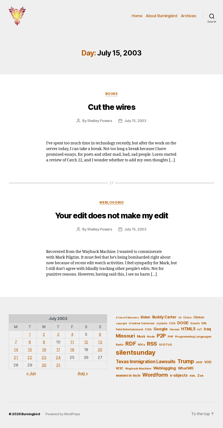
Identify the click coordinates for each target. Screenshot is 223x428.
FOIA (148, 329)
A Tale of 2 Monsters (127, 317)
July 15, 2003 (135, 121)
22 (29, 357)
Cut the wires (111, 107)
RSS (152, 344)
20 (100, 349)
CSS (172, 323)
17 (58, 349)
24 (58, 357)
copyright (121, 323)
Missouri (125, 336)
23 (44, 357)
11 (72, 342)
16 (44, 349)
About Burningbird (161, 15)
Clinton (198, 317)
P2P (161, 336)
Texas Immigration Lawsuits (146, 361)
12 (86, 342)
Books (111, 94)
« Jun (31, 373)
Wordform (155, 375)
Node (151, 336)
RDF (130, 343)
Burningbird (30, 414)
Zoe (200, 375)
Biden (145, 317)
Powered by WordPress (62, 414)
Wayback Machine (138, 368)
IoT (199, 329)
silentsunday (135, 352)
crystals (161, 323)
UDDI (199, 362)
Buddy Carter (164, 317)
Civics (187, 317)
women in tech (128, 375)
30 (44, 365)
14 (16, 349)
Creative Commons (141, 323)
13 (100, 342)
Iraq (207, 329)
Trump (185, 361)
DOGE (183, 322)
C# (179, 317)
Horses (174, 329)
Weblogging (111, 202)
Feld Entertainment (129, 329)
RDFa (141, 344)
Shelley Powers (99, 121)
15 (30, 349)
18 (72, 349)
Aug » (83, 373)
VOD (207, 362)
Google (161, 328)
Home (137, 15)
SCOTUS (165, 344)
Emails (195, 323)
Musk (141, 336)
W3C (119, 368)
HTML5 (188, 328)
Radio (119, 344)
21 (16, 357)
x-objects (179, 375)
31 (58, 365)
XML (192, 375)
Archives (188, 15)
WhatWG (186, 368)
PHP (170, 336)
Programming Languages (193, 336)
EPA (203, 323)
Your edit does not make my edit (111, 215)
